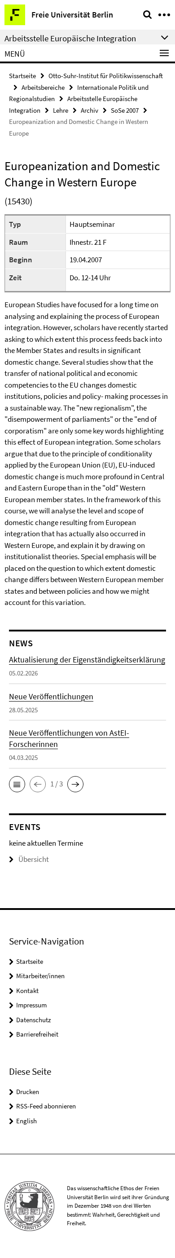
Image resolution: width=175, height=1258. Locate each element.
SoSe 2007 (125, 110)
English (26, 1121)
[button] (17, 784)
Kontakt (27, 990)
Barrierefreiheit (37, 1034)
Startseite (22, 75)
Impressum (31, 1005)
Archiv (89, 110)
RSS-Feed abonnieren (46, 1106)
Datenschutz (33, 1019)
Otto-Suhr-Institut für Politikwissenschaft (105, 75)
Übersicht (33, 859)
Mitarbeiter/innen (40, 975)
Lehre (60, 110)
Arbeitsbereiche (43, 87)
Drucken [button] (27, 1091)
